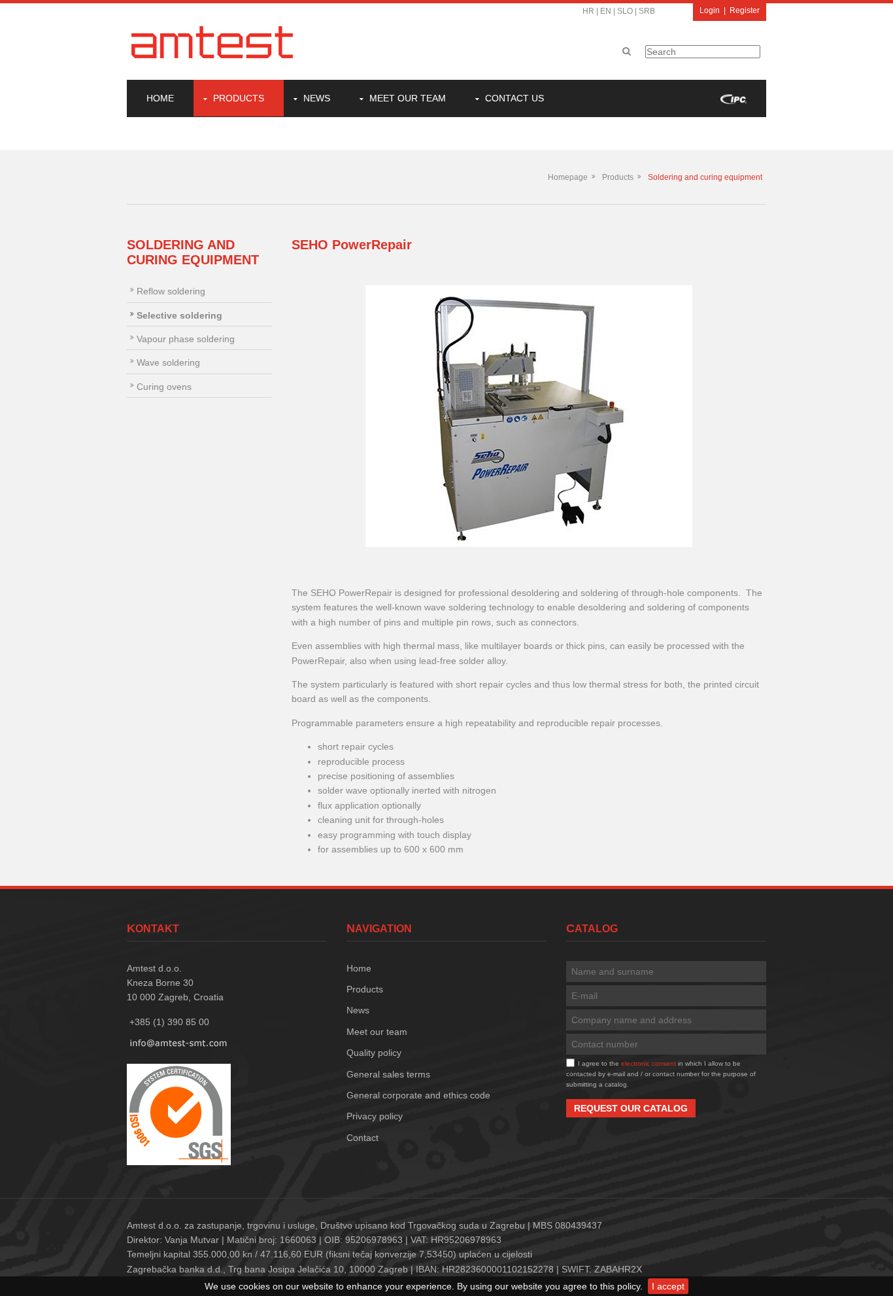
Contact (362, 1137)
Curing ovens (164, 386)
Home (160, 98)
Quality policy (373, 1052)
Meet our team (407, 98)
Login (709, 10)
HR (588, 11)
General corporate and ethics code (418, 1095)
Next (746, 416)
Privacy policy (374, 1116)
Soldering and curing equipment (705, 177)
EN (605, 11)
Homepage (568, 177)
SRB (647, 11)
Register (745, 10)
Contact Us (514, 98)
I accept (668, 1286)
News (316, 98)
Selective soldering (179, 315)
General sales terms (388, 1074)
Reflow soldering (171, 291)
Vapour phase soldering (186, 339)
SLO (625, 11)
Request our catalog (631, 1108)
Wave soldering (168, 362)
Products (238, 98)
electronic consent (648, 1063)
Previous (311, 416)
